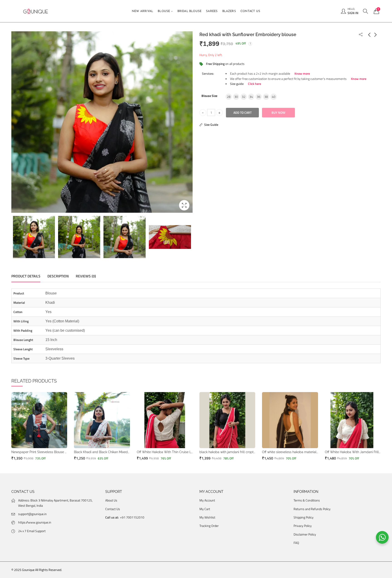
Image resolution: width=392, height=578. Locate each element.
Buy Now (278, 112)
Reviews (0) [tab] (86, 276)
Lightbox (184, 205)
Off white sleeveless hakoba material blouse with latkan (303, 452)
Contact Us (112, 508)
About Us (111, 500)
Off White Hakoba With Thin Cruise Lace (167, 452)
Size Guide (211, 124)
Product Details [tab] (25, 276)
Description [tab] (58, 276)
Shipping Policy (304, 517)
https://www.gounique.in (34, 522)
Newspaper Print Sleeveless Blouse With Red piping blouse (55, 452)
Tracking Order (209, 525)
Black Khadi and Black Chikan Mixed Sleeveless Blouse (114, 452)
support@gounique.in (32, 513)
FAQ (296, 542)
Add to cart (242, 112)
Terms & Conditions (307, 500)
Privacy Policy (303, 525)
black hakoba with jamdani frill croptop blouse (233, 452)
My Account (207, 500)
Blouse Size (209, 95)
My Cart (204, 508)
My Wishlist (207, 517)
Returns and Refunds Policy (312, 508)
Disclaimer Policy (305, 534)
